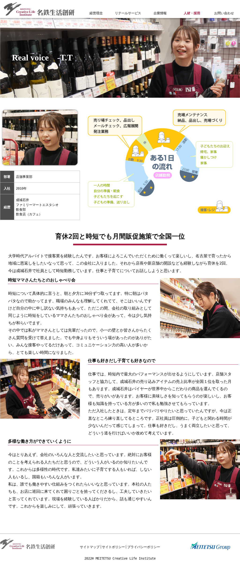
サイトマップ (90, 547)
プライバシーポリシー (143, 547)
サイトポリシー (113, 547)
